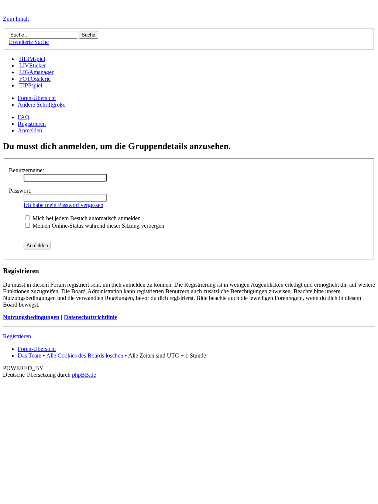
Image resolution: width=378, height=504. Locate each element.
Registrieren (32, 124)
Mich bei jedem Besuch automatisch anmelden (86, 218)
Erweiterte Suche (29, 42)
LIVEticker (32, 65)
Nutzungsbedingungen (31, 317)
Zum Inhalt (16, 18)
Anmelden (30, 130)
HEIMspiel (32, 59)
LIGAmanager (36, 72)
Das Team (29, 355)
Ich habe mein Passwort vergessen (63, 205)
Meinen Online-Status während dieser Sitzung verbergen (97, 225)
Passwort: (20, 190)
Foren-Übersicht (37, 98)
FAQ (24, 117)
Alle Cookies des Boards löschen (84, 355)
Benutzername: (26, 170)
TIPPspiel (30, 85)
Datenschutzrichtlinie (90, 317)
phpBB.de (84, 375)
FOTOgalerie (35, 79)
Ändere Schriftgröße (41, 104)
